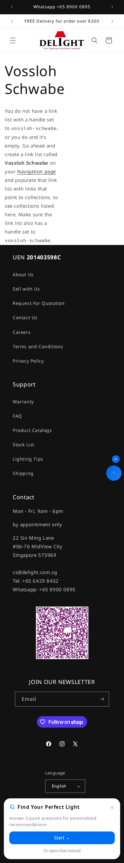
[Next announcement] (112, 7)
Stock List (23, 445)
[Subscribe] (102, 699)
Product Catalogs (32, 430)
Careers (22, 332)
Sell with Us (26, 289)
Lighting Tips (28, 459)
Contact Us (25, 317)
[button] (13, 40)
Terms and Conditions (38, 346)
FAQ (17, 416)
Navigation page (36, 171)
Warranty (23, 402)
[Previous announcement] (12, 7)
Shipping (23, 473)
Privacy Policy (28, 361)
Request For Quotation (39, 303)
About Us (23, 274)
